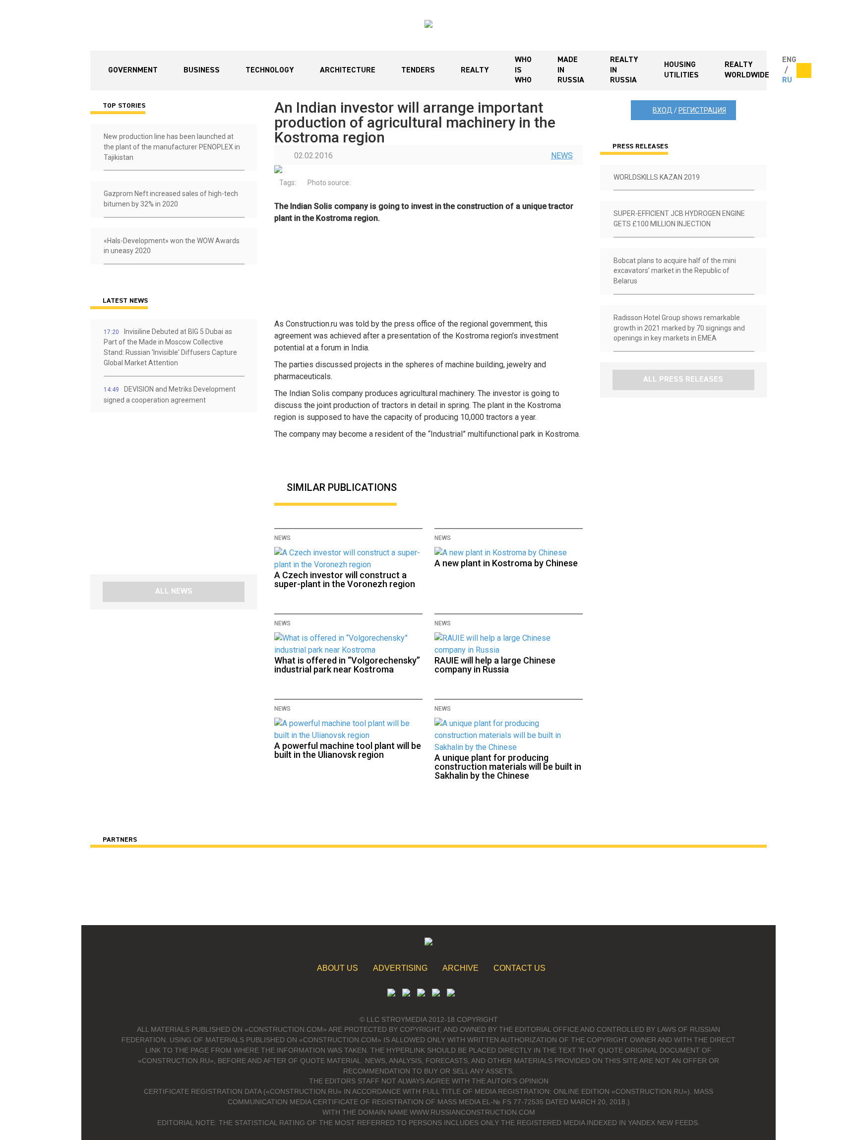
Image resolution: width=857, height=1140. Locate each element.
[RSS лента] (436, 994)
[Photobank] (391, 994)
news (562, 155)
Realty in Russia (624, 70)
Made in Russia (570, 70)
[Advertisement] (149, 496)
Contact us (519, 968)
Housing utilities (681, 70)
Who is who (523, 70)
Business (202, 70)
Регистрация (702, 110)
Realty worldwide (747, 70)
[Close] (803, 70)
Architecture (347, 70)
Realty (475, 70)
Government (133, 70)
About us (337, 968)
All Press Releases (683, 380)
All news (173, 592)
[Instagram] (421, 994)
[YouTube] (406, 994)
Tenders (418, 70)
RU (787, 80)
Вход (663, 110)
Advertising (400, 968)
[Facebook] (451, 994)
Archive (460, 968)
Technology (269, 70)
